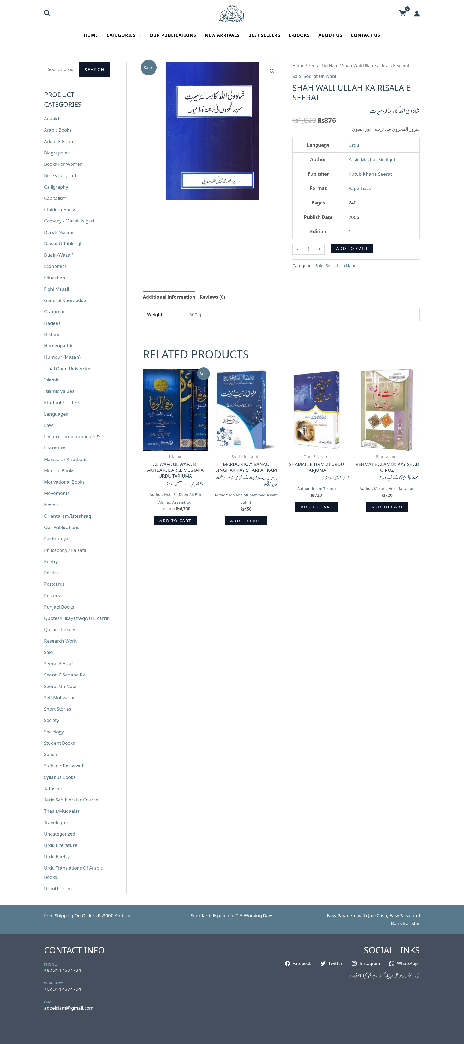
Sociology (54, 732)
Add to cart (352, 248)
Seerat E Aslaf (58, 663)
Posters (52, 595)
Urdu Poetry (57, 856)
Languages (56, 414)
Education (54, 278)
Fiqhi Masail (56, 289)
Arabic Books (57, 130)
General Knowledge (65, 300)
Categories (121, 35)
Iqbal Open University (67, 368)
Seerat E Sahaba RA (65, 675)
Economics (55, 266)
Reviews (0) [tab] (212, 297)
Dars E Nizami (58, 232)
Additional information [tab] (169, 297)
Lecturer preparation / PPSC (73, 436)
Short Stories (57, 709)
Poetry (51, 561)
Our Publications (173, 35)
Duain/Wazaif (58, 255)
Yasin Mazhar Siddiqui (372, 159)
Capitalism (55, 198)
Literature (55, 448)
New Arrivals (222, 35)
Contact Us (365, 35)
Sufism (51, 754)
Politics (51, 573)
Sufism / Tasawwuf (64, 765)
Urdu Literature (60, 845)
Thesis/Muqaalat (61, 811)
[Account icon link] (417, 13)
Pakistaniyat (57, 538)
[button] (47, 13)
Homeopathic (58, 346)
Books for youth (61, 175)
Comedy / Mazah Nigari (69, 221)
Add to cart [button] (175, 520)
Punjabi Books (59, 607)
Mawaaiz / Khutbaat (65, 459)
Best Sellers (264, 35)
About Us (330, 35)
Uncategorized (59, 834)
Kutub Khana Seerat (370, 174)
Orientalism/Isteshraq (67, 516)
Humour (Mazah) (62, 357)
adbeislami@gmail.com (68, 1008)
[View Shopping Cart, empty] (402, 13)
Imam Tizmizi (324, 488)
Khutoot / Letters (62, 402)
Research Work (60, 641)
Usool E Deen (58, 888)
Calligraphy (56, 187)
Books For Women (63, 164)
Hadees (52, 323)
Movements (57, 493)
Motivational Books (64, 482)
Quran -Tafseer (60, 629)
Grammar (54, 311)
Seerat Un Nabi (60, 686)
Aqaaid (51, 119)
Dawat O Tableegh (63, 243)
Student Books (59, 743)
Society (51, 720)
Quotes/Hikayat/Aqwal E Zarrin (77, 618)
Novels (51, 505)
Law (48, 425)
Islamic (51, 380)
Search (95, 69)
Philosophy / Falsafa (65, 550)
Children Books (60, 209)
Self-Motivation (60, 697)
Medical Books (59, 470)
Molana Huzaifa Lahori (394, 488)
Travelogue (56, 822)
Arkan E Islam (58, 141)
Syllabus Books (59, 777)
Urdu (354, 145)
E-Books (299, 35)
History (51, 334)
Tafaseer (53, 788)
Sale (48, 652)
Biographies (57, 153)
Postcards (54, 584)
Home (91, 35)
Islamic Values (59, 391)
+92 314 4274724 (62, 970)
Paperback (360, 188)
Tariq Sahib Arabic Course (71, 800)
